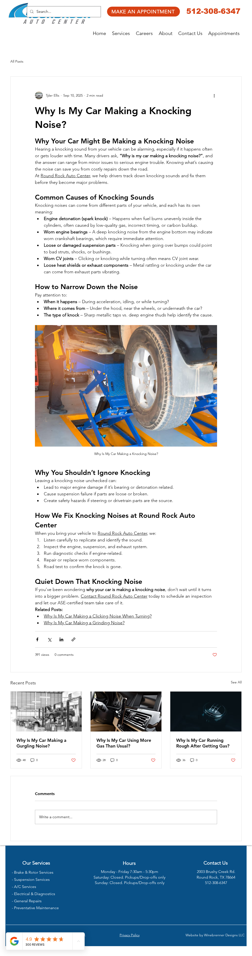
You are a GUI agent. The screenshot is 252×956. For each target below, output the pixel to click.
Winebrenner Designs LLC (224, 935)
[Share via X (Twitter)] (49, 639)
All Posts (16, 61)
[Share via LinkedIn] (61, 639)
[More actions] (214, 95)
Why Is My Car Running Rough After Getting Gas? (202, 743)
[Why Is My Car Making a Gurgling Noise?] (46, 711)
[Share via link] (73, 639)
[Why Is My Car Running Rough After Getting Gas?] (205, 711)
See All (236, 682)
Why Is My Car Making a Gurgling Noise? (41, 743)
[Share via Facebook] (37, 639)
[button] (121, 33)
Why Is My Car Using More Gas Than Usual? (123, 743)
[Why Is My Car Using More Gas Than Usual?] (126, 711)
